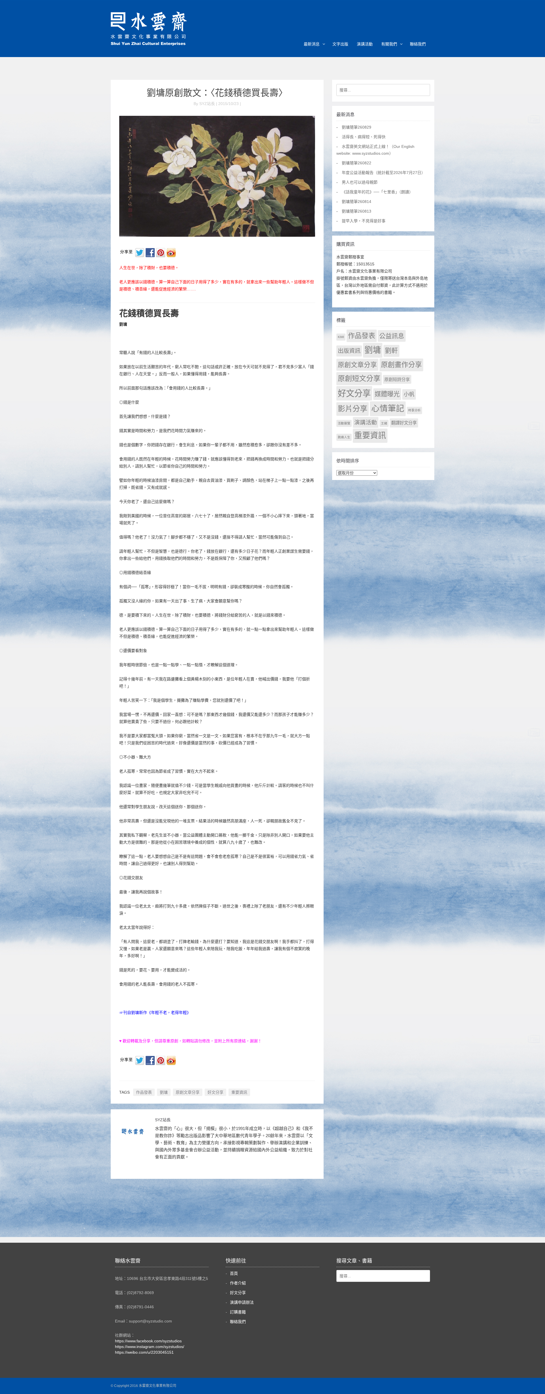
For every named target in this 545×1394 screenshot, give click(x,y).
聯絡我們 (418, 44)
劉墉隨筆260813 (356, 211)
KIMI (341, 337)
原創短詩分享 (397, 379)
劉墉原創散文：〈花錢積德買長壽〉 (217, 93)
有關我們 (389, 44)
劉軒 (391, 350)
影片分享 (352, 408)
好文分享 (215, 1092)
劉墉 (164, 1092)
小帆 (409, 394)
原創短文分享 (359, 378)
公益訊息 (391, 335)
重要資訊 (239, 1092)
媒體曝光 (387, 394)
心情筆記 (387, 408)
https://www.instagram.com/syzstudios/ (149, 1346)
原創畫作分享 (401, 364)
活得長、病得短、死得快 (363, 137)
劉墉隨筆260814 (356, 201)
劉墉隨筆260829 (356, 127)
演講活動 (365, 44)
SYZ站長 (163, 1120)
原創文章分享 (188, 1092)
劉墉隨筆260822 (356, 163)
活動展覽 (344, 423)
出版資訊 (349, 351)
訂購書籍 (238, 1312)
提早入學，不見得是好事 (363, 221)
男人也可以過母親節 (360, 182)
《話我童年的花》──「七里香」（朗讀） (377, 192)
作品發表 (144, 1092)
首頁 (234, 1273)
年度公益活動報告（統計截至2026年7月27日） (383, 172)
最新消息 (312, 44)
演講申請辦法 (242, 1302)
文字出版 (340, 44)
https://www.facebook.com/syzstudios (148, 1341)
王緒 (384, 423)
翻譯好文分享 (404, 422)
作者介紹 (238, 1283)
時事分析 (414, 410)
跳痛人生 (344, 437)
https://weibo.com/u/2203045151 (144, 1352)
